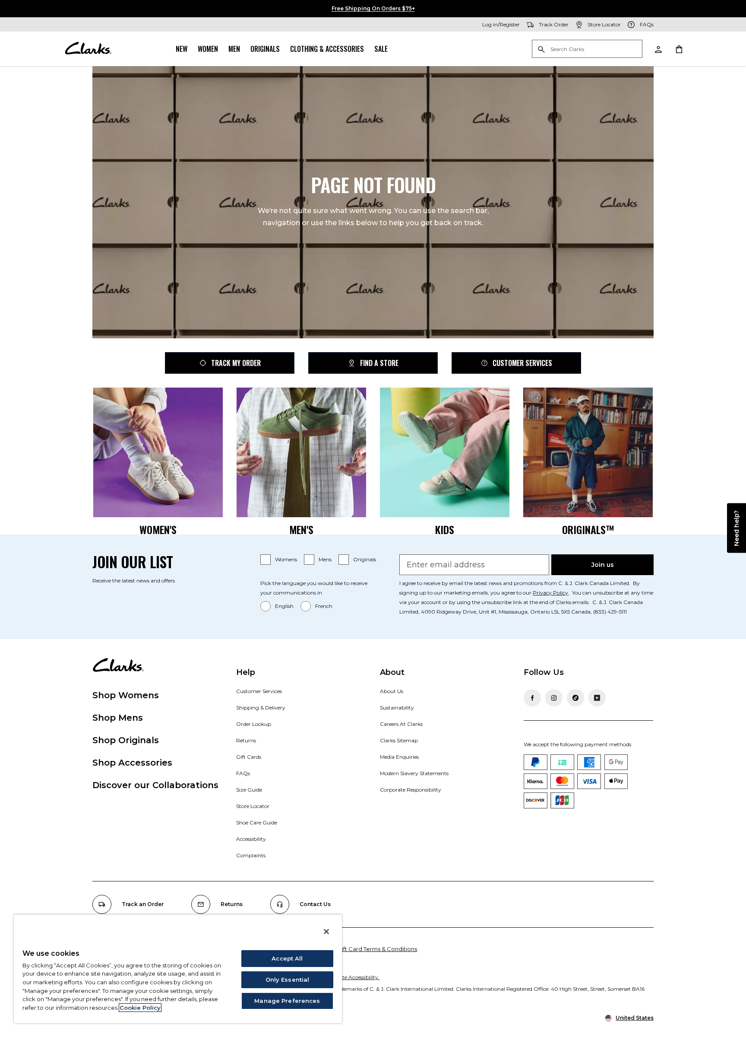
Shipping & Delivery (260, 707)
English (284, 606)
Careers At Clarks (401, 724)
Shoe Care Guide (256, 822)
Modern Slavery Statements (414, 773)
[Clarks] (88, 48)
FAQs (243, 773)
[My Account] (658, 49)
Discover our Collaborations (155, 785)
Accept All (287, 958)
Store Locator (252, 806)
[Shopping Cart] (678, 49)
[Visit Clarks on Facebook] (532, 697)
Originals (265, 49)
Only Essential (288, 979)
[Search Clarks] (587, 49)
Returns (246, 740)
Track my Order (236, 363)
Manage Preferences (287, 1000)
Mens (325, 559)
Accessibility (251, 839)
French (323, 606)
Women (208, 49)
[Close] (326, 931)
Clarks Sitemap (399, 740)
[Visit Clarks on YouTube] (597, 697)
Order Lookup (253, 724)
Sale (381, 49)
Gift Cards (248, 757)
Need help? (736, 528)
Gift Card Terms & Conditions (377, 948)
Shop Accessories (132, 762)
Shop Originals (125, 740)
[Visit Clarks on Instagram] (554, 697)
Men (234, 49)
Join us (602, 565)
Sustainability (397, 707)
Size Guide (249, 789)
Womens (286, 559)
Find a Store (379, 363)
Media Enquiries (399, 757)
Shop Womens (125, 695)
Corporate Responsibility (410, 789)
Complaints (251, 855)
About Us (391, 691)
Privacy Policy (550, 592)
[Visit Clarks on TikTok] (575, 697)
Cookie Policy (140, 1007)
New (181, 49)
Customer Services (522, 363)
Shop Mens (117, 718)
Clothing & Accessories (327, 49)
